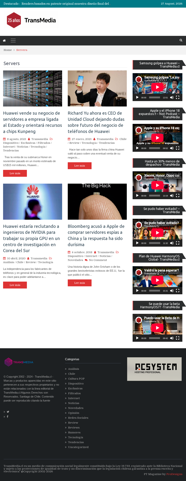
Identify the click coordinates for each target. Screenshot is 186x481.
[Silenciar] (172, 97)
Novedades (75, 260)
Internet (9, 146)
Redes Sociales (78, 417)
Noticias (22, 146)
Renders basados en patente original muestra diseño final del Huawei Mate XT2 (78, 3)
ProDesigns (174, 474)
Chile (123, 139)
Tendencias (11, 150)
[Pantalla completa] (177, 97)
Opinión (73, 413)
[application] (157, 87)
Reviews (74, 427)
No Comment (98, 260)
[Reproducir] (137, 97)
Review (74, 143)
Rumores (74, 432)
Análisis (8, 262)
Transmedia (39, 139)
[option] (66, 4)
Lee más (15, 173)
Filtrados (44, 143)
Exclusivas (28, 143)
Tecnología (38, 146)
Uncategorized (78, 447)
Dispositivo (11, 143)
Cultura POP (76, 378)
